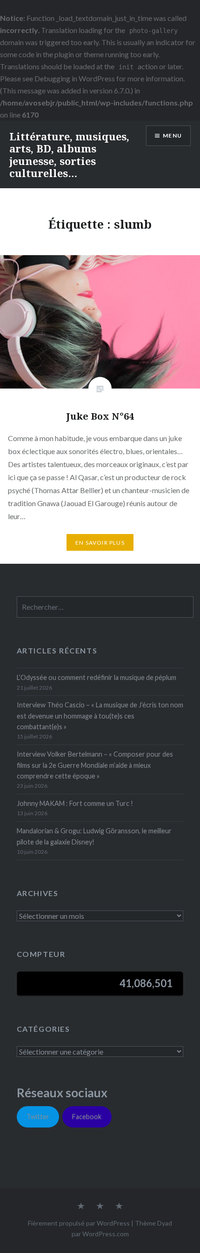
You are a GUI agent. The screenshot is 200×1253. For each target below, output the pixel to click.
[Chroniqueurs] (100, 1206)
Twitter (38, 1117)
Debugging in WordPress (74, 78)
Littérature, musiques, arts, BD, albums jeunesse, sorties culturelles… (69, 154)
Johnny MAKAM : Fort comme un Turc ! (75, 803)
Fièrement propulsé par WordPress (79, 1223)
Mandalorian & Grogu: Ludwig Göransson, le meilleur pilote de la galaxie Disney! (94, 836)
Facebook (86, 1117)
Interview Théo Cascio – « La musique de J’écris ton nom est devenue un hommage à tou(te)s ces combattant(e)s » (100, 716)
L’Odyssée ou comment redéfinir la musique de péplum (96, 677)
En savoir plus (100, 542)
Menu (172, 135)
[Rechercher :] (105, 607)
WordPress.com (105, 1234)
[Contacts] (81, 1206)
